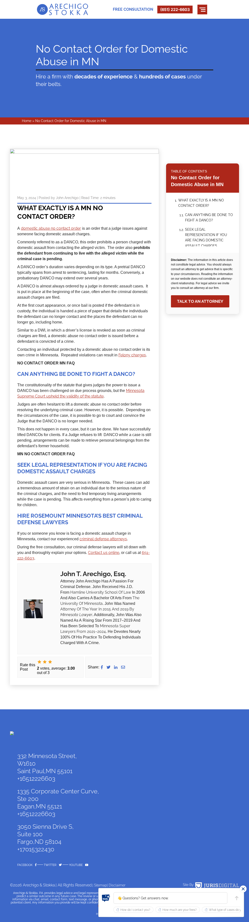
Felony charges (132, 355)
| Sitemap (99, 885)
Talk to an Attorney (200, 301)
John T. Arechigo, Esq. (93, 574)
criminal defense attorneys (103, 539)
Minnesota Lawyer (76, 614)
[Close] (243, 888)
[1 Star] (39, 661)
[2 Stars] (44, 661)
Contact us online (103, 552)
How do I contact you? (135, 910)
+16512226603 (36, 778)
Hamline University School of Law (100, 592)
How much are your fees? (179, 910)
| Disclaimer (116, 885)
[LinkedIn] (115, 667)
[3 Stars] (50, 661)
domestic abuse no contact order (51, 228)
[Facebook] (102, 667)
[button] (170, 898)
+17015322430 (35, 849)
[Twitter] (108, 667)
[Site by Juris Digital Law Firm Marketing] (217, 885)
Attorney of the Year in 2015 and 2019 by (97, 609)
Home (26, 121)
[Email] (123, 667)
